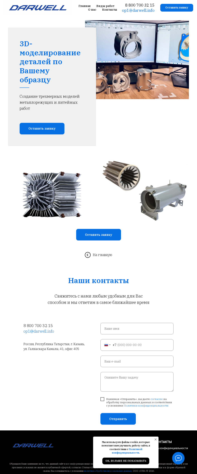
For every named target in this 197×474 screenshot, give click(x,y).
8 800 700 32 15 (139, 5)
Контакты (109, 9)
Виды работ (105, 6)
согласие (156, 399)
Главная (84, 6)
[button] (176, 8)
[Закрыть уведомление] (156, 439)
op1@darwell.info (138, 10)
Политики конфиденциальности (146, 405)
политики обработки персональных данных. (108, 470)
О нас (92, 9)
